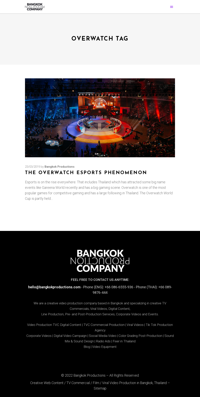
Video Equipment (104, 347)
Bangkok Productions (59, 166)
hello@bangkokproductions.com (54, 287)
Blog (87, 347)
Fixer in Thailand (124, 341)
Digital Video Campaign (70, 336)
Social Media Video (102, 336)
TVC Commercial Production (104, 325)
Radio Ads (103, 341)
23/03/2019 (32, 166)
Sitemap (100, 388)
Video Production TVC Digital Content (54, 325)
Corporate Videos (39, 336)
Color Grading (128, 336)
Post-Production (150, 336)
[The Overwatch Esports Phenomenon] (100, 117)
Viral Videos (135, 325)
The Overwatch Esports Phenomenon (86, 173)
